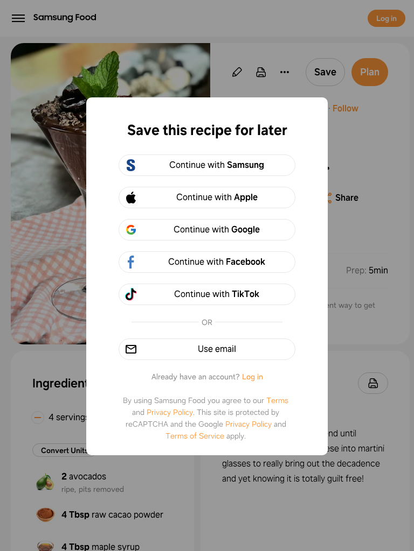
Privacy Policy (170, 412)
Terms (277, 400)
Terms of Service (194, 436)
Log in (252, 377)
